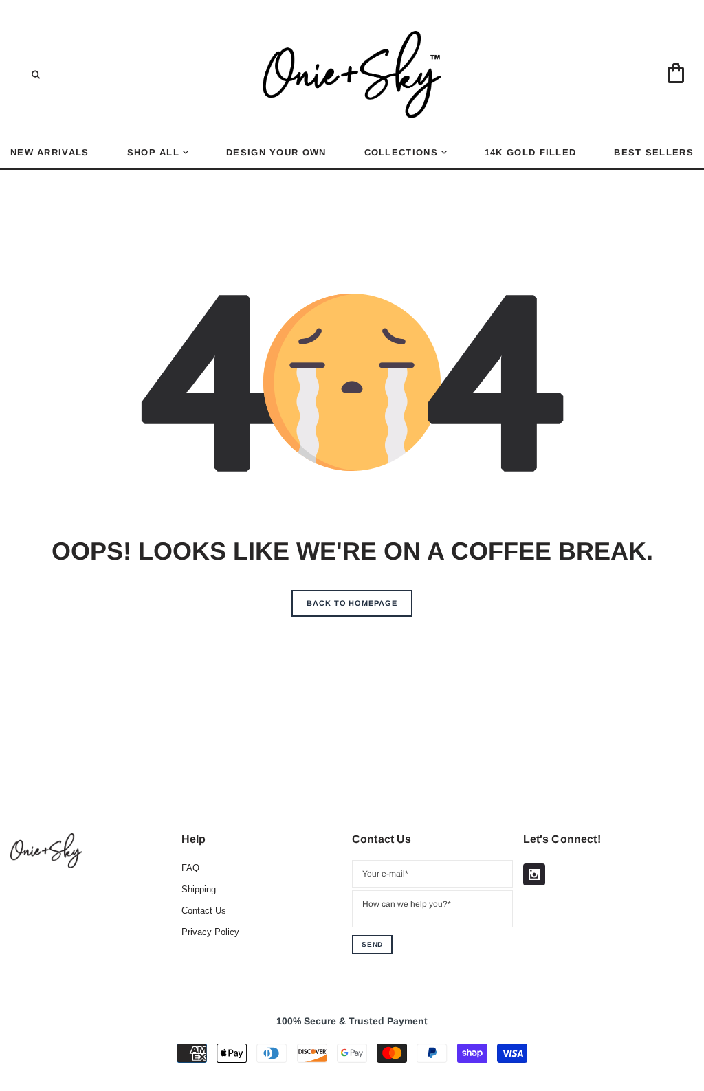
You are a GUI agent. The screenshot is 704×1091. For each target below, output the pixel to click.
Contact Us (204, 910)
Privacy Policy (210, 932)
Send (372, 944)
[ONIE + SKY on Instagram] (534, 874)
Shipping (199, 889)
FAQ (190, 868)
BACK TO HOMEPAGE (352, 603)
